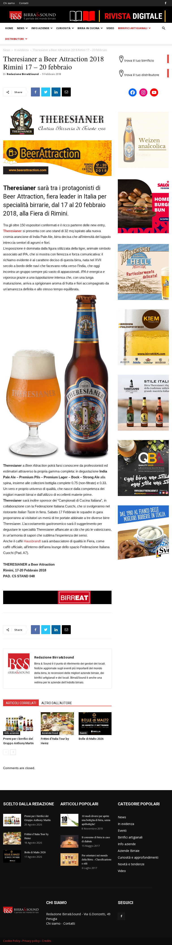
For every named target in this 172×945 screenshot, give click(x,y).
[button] (163, 28)
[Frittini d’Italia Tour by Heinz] (57, 723)
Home (9, 28)
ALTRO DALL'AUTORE (56, 703)
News (20, 28)
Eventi (83, 733)
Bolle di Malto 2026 (91, 738)
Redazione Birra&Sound (23, 74)
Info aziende (40, 28)
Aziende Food (50, 733)
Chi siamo (9, 3)
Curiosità (63, 28)
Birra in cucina (88, 28)
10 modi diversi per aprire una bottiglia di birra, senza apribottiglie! (96, 820)
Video (110, 28)
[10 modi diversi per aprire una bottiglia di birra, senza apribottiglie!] (69, 820)
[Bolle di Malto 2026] (95, 723)
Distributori (14, 39)
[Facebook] (165, 3)
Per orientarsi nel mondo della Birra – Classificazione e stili (96, 859)
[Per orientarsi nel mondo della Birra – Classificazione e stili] (69, 859)
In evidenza (21, 50)
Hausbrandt (32, 541)
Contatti (23, 3)
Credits (46, 941)
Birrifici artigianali (132, 28)
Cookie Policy (11, 941)
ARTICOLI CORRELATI (21, 703)
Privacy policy (31, 941)
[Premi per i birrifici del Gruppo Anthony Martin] (19, 723)
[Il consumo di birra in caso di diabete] (69, 841)
